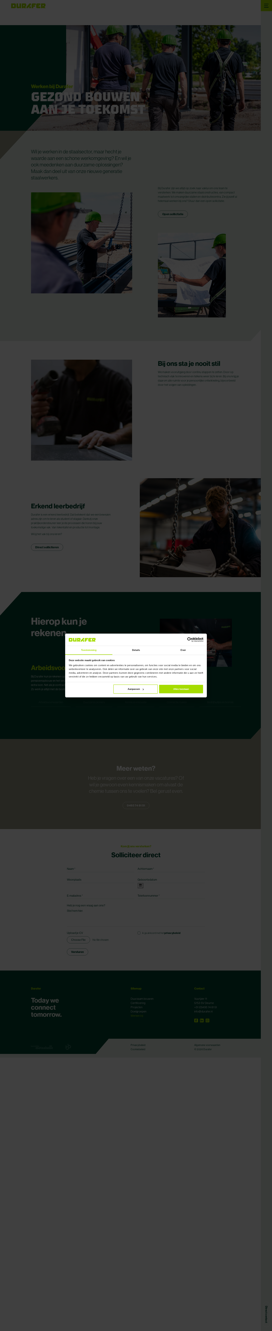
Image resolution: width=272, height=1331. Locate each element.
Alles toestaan (181, 689)
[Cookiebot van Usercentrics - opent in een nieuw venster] (189, 639)
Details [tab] (136, 650)
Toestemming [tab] (88, 650)
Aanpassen (134, 689)
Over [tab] (183, 650)
